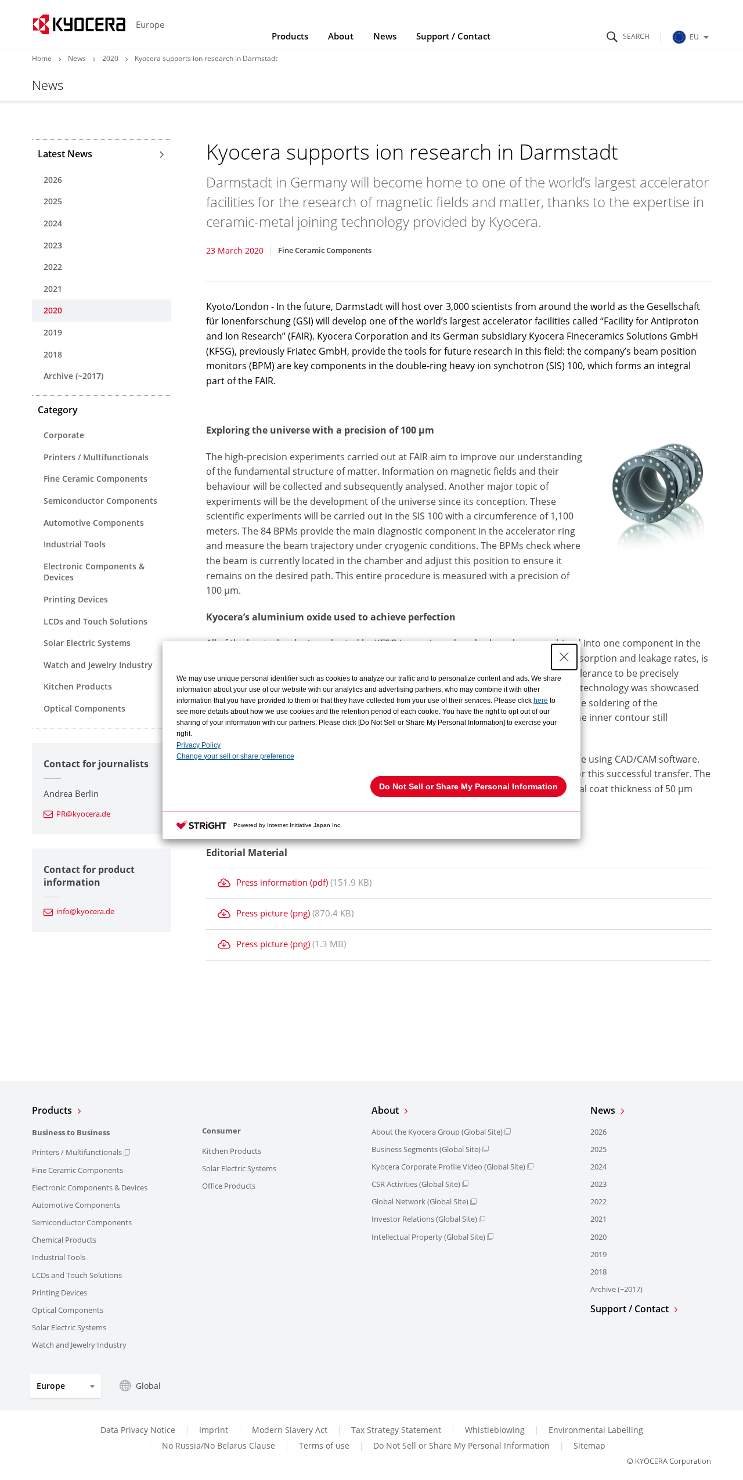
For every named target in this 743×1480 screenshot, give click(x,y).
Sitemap (589, 1445)
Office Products (228, 1186)
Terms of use (324, 1445)
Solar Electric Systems (87, 642)
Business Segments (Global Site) (426, 1149)
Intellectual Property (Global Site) (428, 1237)
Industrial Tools (75, 544)
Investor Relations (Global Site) (424, 1219)
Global (148, 1385)
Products (290, 36)
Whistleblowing (495, 1429)
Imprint (213, 1429)
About (341, 36)
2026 (53, 179)
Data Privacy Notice (137, 1429)
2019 (53, 332)
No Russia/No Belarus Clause (218, 1445)
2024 (53, 223)
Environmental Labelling (596, 1429)
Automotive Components (94, 522)
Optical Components (84, 708)
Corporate (64, 435)
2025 (53, 201)
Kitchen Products (78, 686)
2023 (53, 245)
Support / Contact (453, 36)
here (540, 700)
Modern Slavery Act (289, 1429)
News (384, 36)
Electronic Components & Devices (94, 572)
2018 (53, 354)
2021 (53, 288)
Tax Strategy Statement (396, 1429)
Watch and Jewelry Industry (98, 664)
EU (694, 37)
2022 (53, 266)
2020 (110, 58)
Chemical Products (64, 1239)
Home (42, 58)
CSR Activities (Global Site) (416, 1184)
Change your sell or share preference (235, 756)
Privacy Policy (198, 745)
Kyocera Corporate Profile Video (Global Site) (448, 1166)
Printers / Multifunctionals (96, 457)
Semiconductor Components (100, 500)
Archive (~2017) (73, 375)
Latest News (65, 153)
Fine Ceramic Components (95, 478)
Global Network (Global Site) (420, 1201)
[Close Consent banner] (564, 657)
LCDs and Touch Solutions (95, 621)
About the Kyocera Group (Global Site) (437, 1132)
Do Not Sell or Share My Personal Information (461, 1446)
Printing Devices (76, 599)
